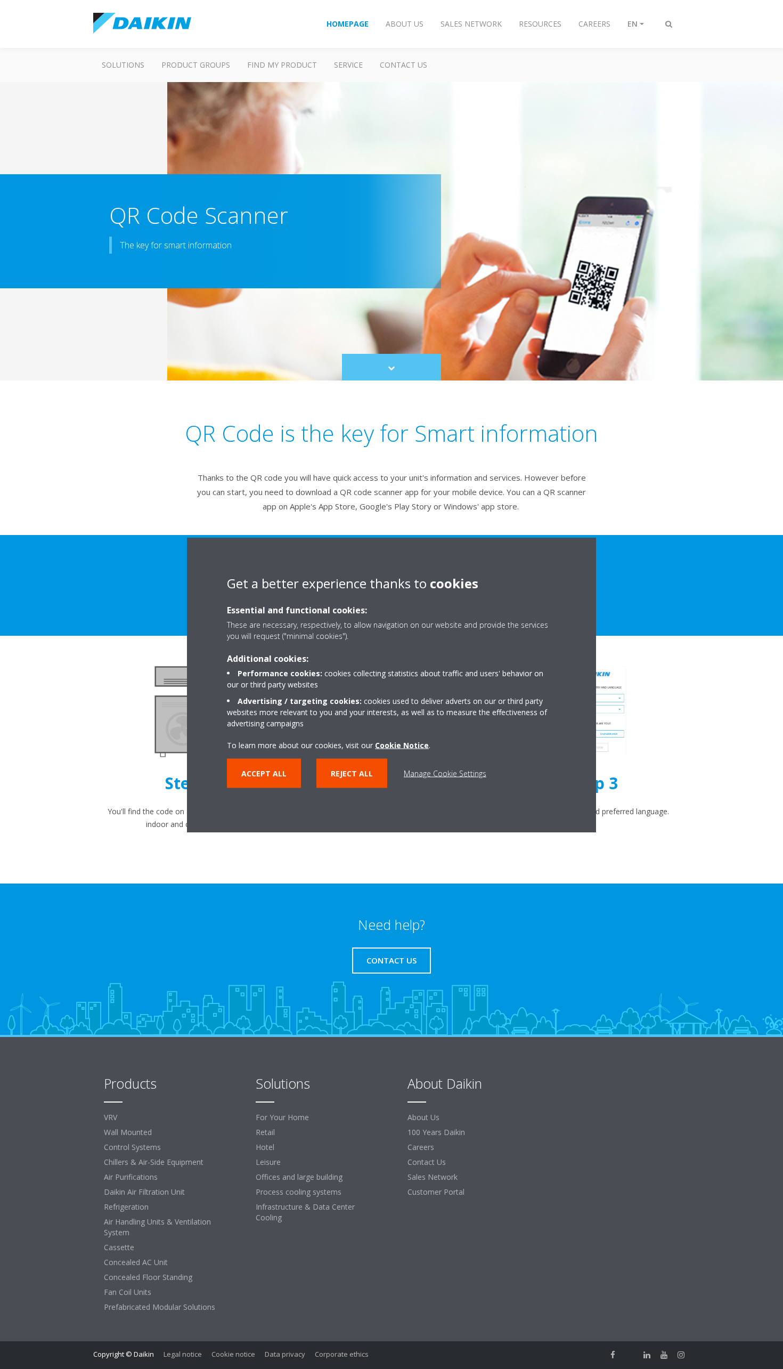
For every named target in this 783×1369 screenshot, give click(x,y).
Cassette (119, 1247)
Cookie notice (233, 1354)
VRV (110, 1117)
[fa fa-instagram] (681, 1355)
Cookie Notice (402, 745)
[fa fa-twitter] (630, 1355)
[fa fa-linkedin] (647, 1355)
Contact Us (403, 65)
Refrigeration (126, 1207)
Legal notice (183, 1354)
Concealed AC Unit (136, 1262)
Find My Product (282, 65)
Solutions (123, 65)
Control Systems (132, 1147)
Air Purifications (131, 1177)
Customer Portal (435, 1192)
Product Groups (195, 65)
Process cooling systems (298, 1192)
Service (348, 65)
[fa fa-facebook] (613, 1355)
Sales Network (432, 1177)
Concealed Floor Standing (148, 1277)
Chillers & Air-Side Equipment (153, 1162)
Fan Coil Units (127, 1292)
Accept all (264, 773)
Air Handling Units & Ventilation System (157, 1227)
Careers (420, 1147)
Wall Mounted (128, 1132)
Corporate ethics (342, 1354)
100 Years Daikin (436, 1132)
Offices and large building (299, 1177)
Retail (265, 1132)
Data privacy (285, 1354)
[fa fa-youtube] (664, 1355)
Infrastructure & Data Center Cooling (305, 1212)
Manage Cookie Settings (445, 773)
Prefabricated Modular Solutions (159, 1307)
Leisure (268, 1162)
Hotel (265, 1147)
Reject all (352, 773)
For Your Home (282, 1117)
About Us (423, 1117)
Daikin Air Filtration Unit (144, 1192)
